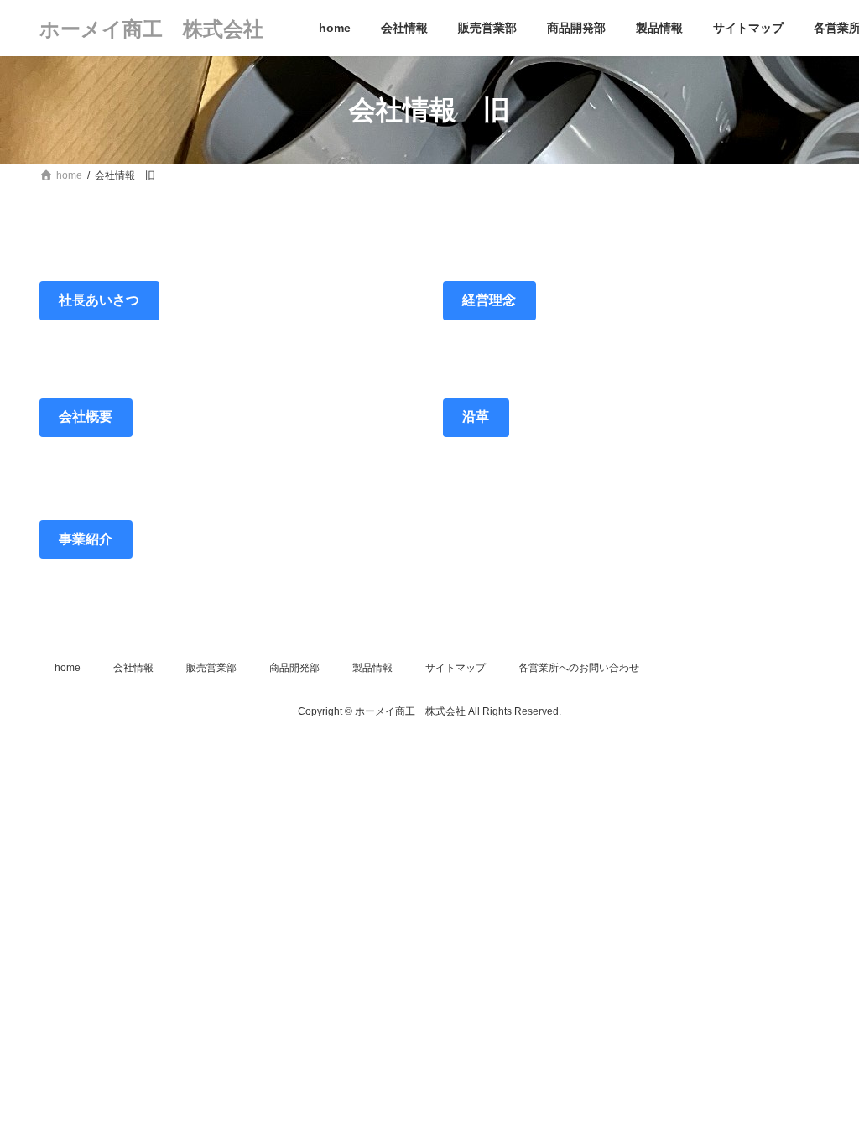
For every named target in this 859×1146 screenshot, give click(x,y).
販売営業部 (211, 668)
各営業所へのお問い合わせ (578, 668)
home (68, 668)
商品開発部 (294, 668)
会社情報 (133, 668)
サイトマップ (455, 668)
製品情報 (372, 668)
